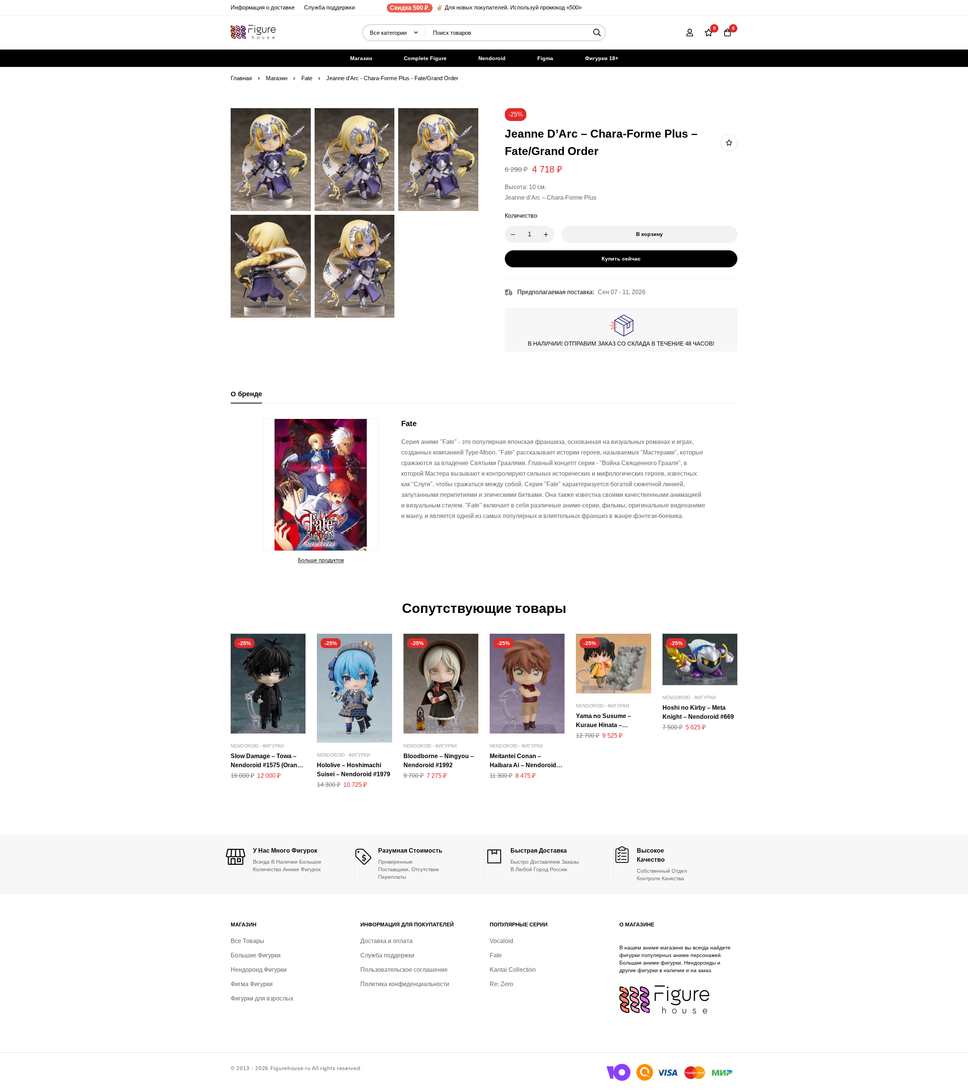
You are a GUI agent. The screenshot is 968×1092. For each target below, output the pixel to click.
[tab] (246, 394)
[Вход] (689, 32)
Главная (241, 78)
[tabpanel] (484, 492)
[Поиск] (597, 32)
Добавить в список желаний (728, 142)
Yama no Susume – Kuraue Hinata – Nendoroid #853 (603, 725)
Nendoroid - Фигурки (257, 746)
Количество (521, 216)
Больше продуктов (321, 560)
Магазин (276, 78)
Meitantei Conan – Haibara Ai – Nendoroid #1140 (523, 765)
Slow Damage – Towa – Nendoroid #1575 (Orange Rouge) (267, 765)
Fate (306, 78)
